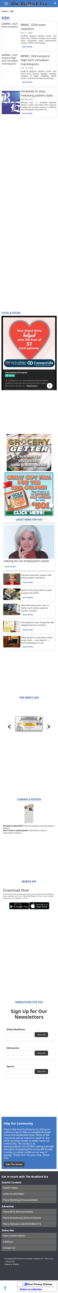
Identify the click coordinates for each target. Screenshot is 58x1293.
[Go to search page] (55, 3)
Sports (10, 1066)
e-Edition (8, 1241)
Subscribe (41, 1035)
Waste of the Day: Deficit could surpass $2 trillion (36, 591)
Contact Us (9, 1247)
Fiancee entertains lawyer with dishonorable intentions (36, 576)
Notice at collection (31, 1289)
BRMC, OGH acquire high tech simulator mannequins (35, 60)
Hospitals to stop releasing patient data (37, 93)
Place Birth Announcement (18, 1211)
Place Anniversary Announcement (22, 1217)
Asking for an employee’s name (26, 561)
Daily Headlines (16, 1029)
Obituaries (13, 1048)
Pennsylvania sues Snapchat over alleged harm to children (37, 623)
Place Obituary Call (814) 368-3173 (22, 1223)
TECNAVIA (15, 1264)
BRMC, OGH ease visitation (33, 27)
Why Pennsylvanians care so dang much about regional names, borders (35, 608)
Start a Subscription (14, 1235)
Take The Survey (14, 1164)
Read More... (28, 47)
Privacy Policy (10, 1262)
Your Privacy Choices (40, 1284)
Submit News (10, 1187)
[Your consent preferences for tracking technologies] (5, 1288)
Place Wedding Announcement (20, 1200)
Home (4, 11)
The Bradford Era (21, 1259)
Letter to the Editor (13, 1193)
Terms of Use (49, 1259)
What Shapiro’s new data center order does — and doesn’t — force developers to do (37, 640)
